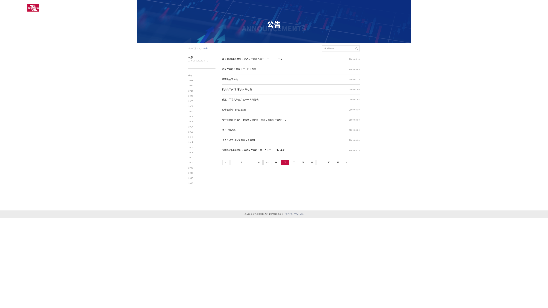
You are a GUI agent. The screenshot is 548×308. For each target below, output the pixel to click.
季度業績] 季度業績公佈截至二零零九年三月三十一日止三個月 (253, 59)
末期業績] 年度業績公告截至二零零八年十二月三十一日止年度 (253, 150)
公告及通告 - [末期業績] (234, 110)
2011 (190, 157)
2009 (190, 168)
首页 (200, 48)
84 (259, 162)
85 (267, 162)
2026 (190, 80)
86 (276, 162)
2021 (190, 106)
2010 (190, 163)
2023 (190, 96)
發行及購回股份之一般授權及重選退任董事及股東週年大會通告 (254, 120)
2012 (190, 152)
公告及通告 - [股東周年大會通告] (238, 140)
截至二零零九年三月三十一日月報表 (240, 99)
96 (329, 162)
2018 (190, 121)
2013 (190, 147)
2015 (190, 137)
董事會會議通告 (230, 79)
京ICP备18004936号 (294, 214)
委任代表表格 (229, 130)
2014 (190, 142)
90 (312, 162)
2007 (190, 178)
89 (303, 162)
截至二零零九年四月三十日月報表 (239, 69)
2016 (190, 132)
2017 (190, 127)
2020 (190, 111)
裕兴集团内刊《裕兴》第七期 (237, 89)
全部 (190, 75)
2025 (190, 86)
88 (294, 162)
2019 (190, 116)
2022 (190, 101)
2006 (190, 183)
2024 (190, 91)
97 (338, 162)
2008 (190, 173)
